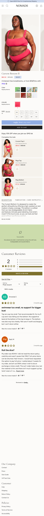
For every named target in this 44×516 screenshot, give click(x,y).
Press (3, 471)
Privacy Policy (6, 506)
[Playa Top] (8, 167)
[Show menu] (3, 5)
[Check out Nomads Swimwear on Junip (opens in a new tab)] (26, 382)
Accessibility (6, 513)
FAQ (3, 487)
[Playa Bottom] (8, 187)
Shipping (4, 490)
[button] (29, 260)
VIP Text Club (6, 478)
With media (9, 289)
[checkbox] (11, 289)
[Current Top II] (8, 148)
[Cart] (41, 5)
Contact (4, 467)
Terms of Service (7, 510)
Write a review (22, 273)
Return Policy (6, 494)
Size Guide (5, 475)
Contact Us (5, 498)
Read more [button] (20, 371)
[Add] (17, 149)
